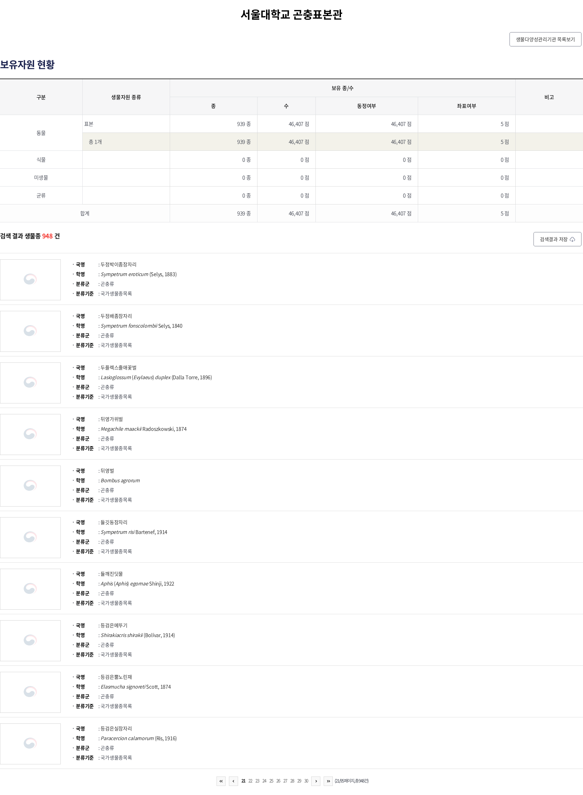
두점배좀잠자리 (116, 315)
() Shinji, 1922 (137, 583)
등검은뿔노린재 (116, 676)
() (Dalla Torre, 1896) (156, 377)
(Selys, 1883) (138, 274)
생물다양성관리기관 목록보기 (545, 39)
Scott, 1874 (136, 686)
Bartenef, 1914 (134, 531)
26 (278, 780)
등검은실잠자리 (116, 728)
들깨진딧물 (112, 573)
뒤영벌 (107, 470)
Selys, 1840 (141, 325)
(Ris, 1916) (139, 738)
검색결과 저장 (554, 239)
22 (250, 780)
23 (257, 780)
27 (285, 780)
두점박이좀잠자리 (118, 264)
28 (292, 780)
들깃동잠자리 (114, 522)
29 (299, 780)
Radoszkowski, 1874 (143, 428)
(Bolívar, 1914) (138, 634)
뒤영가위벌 (112, 419)
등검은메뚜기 (114, 625)
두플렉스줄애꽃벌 (118, 367)
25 (271, 780)
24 (264, 780)
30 (306, 780)
